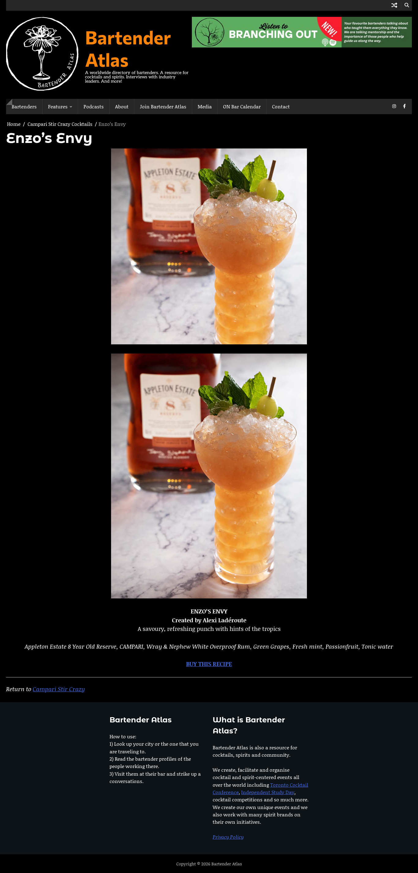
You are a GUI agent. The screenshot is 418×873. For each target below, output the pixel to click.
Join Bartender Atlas (163, 106)
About (122, 106)
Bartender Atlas (128, 48)
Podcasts (94, 106)
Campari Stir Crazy (59, 689)
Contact (281, 106)
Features (58, 106)
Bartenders (24, 106)
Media (205, 106)
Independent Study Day (267, 792)
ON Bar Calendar (242, 106)
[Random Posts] (394, 5)
